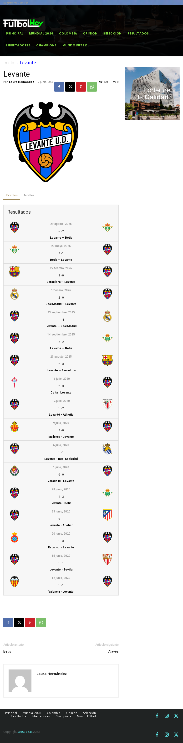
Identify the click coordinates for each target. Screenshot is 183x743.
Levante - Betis (61, 503)
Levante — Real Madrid (61, 326)
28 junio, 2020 (61, 489)
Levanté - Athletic (61, 414)
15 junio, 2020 (61, 555)
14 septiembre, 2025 (61, 334)
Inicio (8, 62)
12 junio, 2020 (61, 578)
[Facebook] (59, 87)
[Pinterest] (81, 87)
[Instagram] (166, 716)
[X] (70, 87)
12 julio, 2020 (61, 401)
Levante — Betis (61, 237)
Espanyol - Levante (61, 547)
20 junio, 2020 (61, 533)
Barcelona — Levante (61, 282)
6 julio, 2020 (61, 445)
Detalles (28, 195)
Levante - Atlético (61, 525)
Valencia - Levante (61, 591)
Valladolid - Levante (61, 481)
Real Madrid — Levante (61, 304)
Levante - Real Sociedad (61, 459)
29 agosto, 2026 (61, 224)
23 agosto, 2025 (61, 356)
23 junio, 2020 (61, 511)
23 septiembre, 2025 (61, 312)
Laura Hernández (21, 82)
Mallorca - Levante (61, 436)
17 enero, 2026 (61, 290)
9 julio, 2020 (61, 423)
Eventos (12, 195)
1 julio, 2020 (61, 467)
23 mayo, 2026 (61, 246)
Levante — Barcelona (61, 370)
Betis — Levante (61, 259)
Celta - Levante (61, 392)
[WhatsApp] (92, 87)
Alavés (113, 651)
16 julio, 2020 (61, 378)
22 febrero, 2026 (61, 268)
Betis (7, 651)
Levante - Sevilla (61, 569)
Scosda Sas (24, 732)
